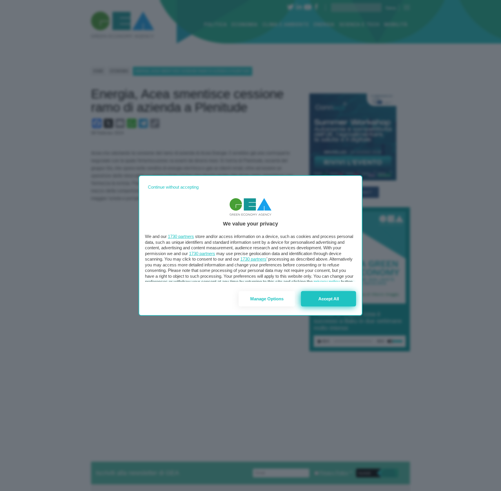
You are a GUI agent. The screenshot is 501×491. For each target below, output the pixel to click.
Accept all (328, 298)
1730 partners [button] (181, 236)
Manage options (267, 298)
